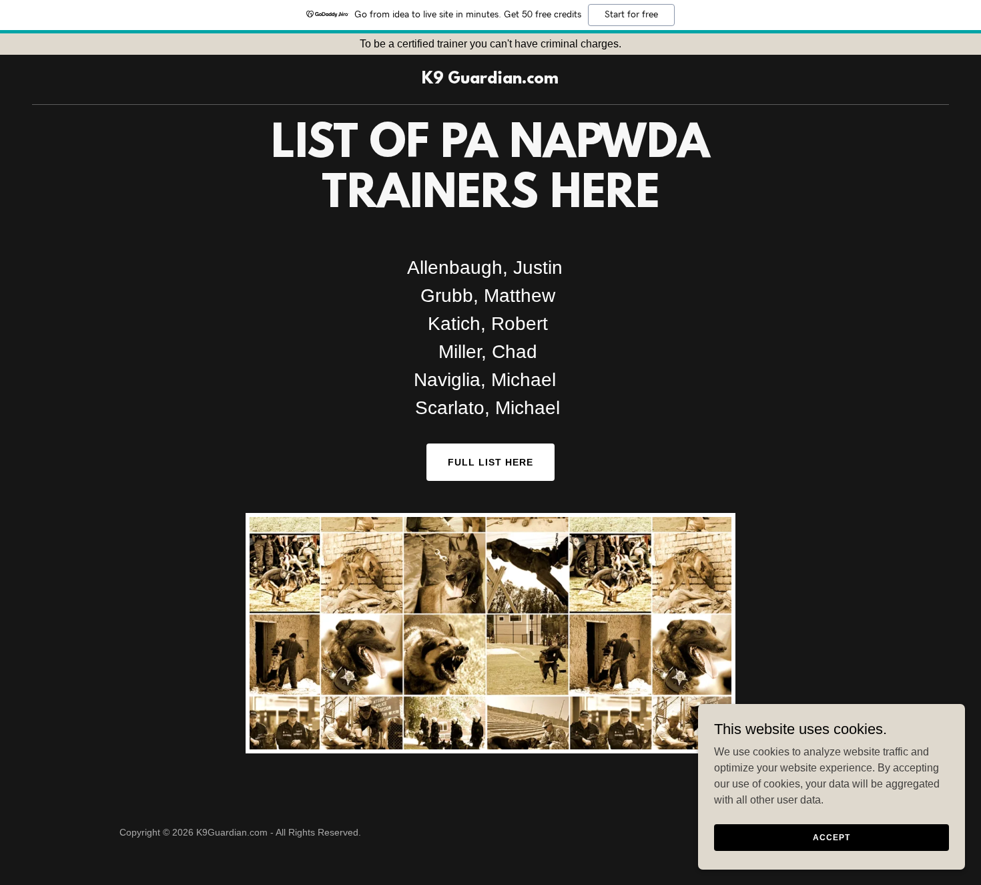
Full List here (490, 462)
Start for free (631, 14)
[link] (490, 79)
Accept (831, 837)
